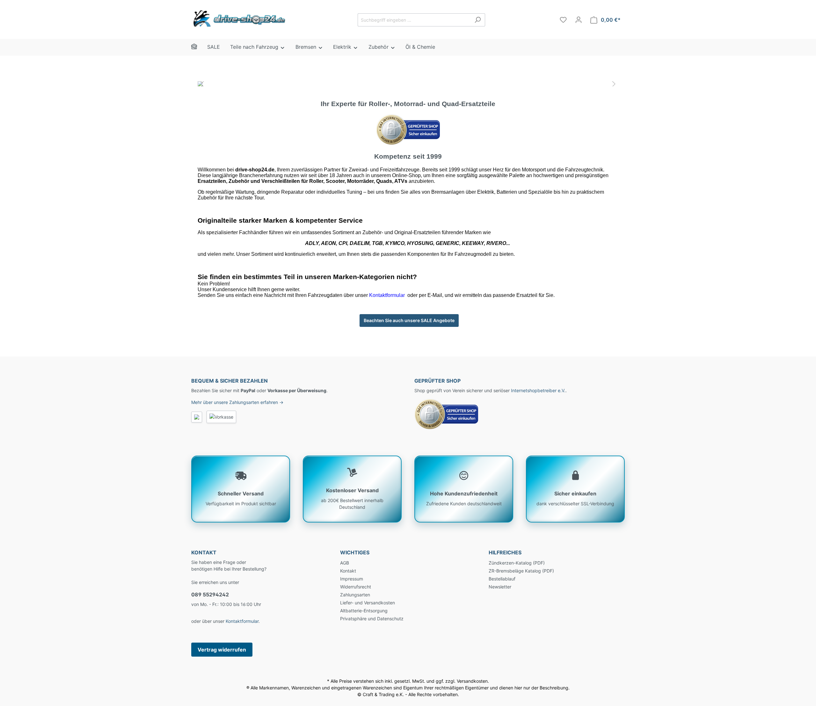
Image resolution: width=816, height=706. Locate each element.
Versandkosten (472, 681)
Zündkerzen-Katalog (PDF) (517, 563)
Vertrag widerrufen (222, 649)
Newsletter (500, 586)
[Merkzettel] (563, 19)
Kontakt (348, 570)
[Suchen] (477, 19)
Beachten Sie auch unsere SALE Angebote (409, 320)
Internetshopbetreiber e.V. (538, 390)
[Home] (199, 47)
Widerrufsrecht (355, 586)
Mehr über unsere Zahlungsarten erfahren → (237, 402)
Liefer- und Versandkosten (367, 602)
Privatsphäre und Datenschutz (372, 618)
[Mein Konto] (578, 19)
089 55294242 (210, 594)
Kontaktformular (242, 621)
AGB (344, 563)
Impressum (351, 578)
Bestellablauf (502, 578)
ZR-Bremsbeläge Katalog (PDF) (521, 570)
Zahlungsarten (355, 594)
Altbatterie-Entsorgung (364, 610)
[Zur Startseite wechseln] (239, 18)
